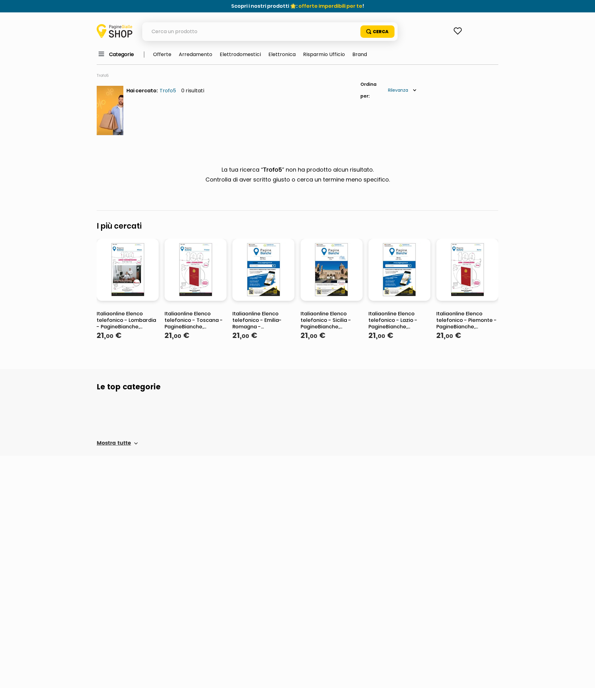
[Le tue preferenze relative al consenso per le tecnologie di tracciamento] (584, 677)
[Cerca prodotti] (377, 31)
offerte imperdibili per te (330, 6)
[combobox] (270, 31)
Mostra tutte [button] (114, 443)
